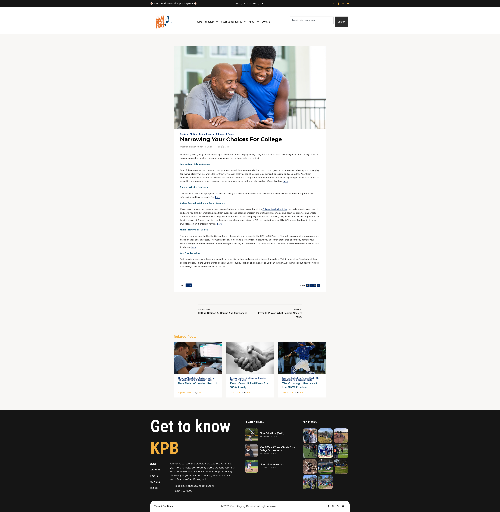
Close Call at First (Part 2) (272, 433)
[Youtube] (348, 3)
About (252, 21)
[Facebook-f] (339, 3)
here (285, 181)
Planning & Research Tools (220, 134)
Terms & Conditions (163, 506)
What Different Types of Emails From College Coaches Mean (277, 449)
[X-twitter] (334, 3)
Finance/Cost (308, 378)
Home (199, 21)
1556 (189, 285)
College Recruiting (231, 21)
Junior (202, 134)
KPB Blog (182, 380)
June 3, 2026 (287, 392)
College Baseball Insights (274, 209)
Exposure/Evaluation (291, 378)
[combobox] (311, 20)
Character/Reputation (188, 378)
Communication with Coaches (243, 378)
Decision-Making (188, 134)
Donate (266, 21)
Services (210, 21)
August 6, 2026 (184, 392)
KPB (226, 146)
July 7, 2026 (235, 392)
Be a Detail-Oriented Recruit (197, 383)
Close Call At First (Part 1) (272, 464)
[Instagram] (343, 3)
